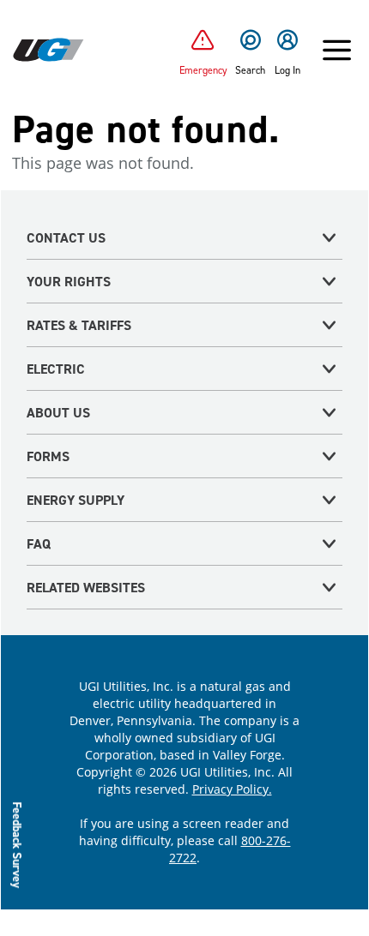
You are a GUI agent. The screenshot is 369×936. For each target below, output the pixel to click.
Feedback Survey (17, 844)
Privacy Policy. (232, 789)
